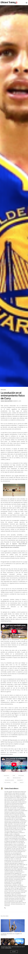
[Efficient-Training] (9, 2)
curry (14, 775)
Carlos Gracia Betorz (6, 401)
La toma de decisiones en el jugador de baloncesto (11, 934)
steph (15, 782)
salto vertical (7, 782)
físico (8, 777)
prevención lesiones (9, 780)
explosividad (21, 775)
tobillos (22, 782)
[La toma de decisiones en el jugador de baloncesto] (13, 926)
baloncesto (6, 775)
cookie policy (8, 948)
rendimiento (20, 780)
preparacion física (17, 777)
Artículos (3, 389)
